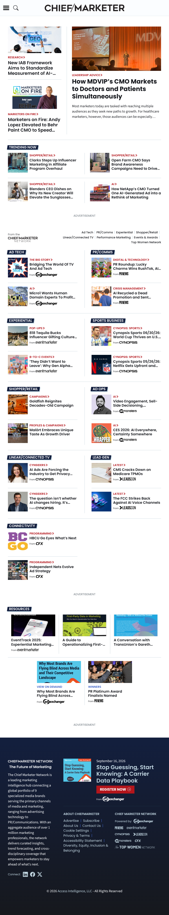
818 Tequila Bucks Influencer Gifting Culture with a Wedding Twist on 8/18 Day (51, 339)
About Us (70, 826)
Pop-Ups (35, 328)
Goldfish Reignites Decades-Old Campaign (51, 403)
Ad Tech (87, 232)
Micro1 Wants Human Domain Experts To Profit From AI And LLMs (51, 297)
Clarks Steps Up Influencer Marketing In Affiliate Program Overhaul (52, 164)
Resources (19, 608)
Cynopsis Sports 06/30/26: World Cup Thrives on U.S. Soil (136, 337)
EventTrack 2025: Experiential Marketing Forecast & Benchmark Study (31, 646)
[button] (6, 7)
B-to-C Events (40, 357)
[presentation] (34, 40)
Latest (118, 465)
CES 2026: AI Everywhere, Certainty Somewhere (135, 432)
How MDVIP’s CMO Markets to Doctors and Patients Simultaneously (114, 88)
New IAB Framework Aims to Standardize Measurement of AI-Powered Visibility (30, 71)
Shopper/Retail (41, 155)
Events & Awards (146, 237)
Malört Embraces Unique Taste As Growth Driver (51, 432)
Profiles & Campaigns (46, 425)
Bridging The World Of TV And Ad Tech (51, 266)
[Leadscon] (127, 479)
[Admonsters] (128, 411)
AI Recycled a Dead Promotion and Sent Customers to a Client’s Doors (134, 299)
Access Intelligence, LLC (75, 891)
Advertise (71, 820)
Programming (40, 533)
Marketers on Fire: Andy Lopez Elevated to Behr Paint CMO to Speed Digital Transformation (34, 127)
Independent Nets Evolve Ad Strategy (51, 569)
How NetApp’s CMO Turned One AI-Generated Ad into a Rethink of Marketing (136, 193)
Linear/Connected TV (78, 237)
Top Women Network (146, 242)
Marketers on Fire (22, 114)
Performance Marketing (113, 237)
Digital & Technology (130, 259)
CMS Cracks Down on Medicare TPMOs (132, 471)
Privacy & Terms (76, 835)
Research (15, 57)
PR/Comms (104, 232)
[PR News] (123, 274)
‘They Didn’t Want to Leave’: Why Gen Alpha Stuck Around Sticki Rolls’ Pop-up (51, 368)
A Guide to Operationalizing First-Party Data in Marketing (83, 644)
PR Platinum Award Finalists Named (105, 693)
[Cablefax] (39, 544)
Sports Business (108, 320)
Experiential (124, 232)
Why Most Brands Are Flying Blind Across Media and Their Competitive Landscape (58, 698)
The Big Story (39, 259)
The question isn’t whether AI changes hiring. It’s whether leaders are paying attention (53, 505)
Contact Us (91, 826)
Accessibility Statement (82, 840)
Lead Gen (101, 457)
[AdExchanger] (46, 274)
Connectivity (22, 526)
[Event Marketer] (46, 343)
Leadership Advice (86, 75)
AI (113, 184)
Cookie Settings (76, 830)
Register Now (113, 789)
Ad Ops (99, 389)
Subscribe (91, 820)
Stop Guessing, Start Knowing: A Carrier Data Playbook (125, 774)
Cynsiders (37, 465)
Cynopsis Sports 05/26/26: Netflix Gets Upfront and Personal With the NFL (136, 365)
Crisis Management (128, 288)
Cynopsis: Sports (126, 328)
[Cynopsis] (128, 343)
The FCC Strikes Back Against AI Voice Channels (136, 500)
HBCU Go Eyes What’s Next (52, 538)
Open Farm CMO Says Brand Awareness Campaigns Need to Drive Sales (134, 166)
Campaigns (38, 396)
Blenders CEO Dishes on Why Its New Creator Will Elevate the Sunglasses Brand (51, 195)
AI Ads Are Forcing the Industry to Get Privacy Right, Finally (49, 474)
